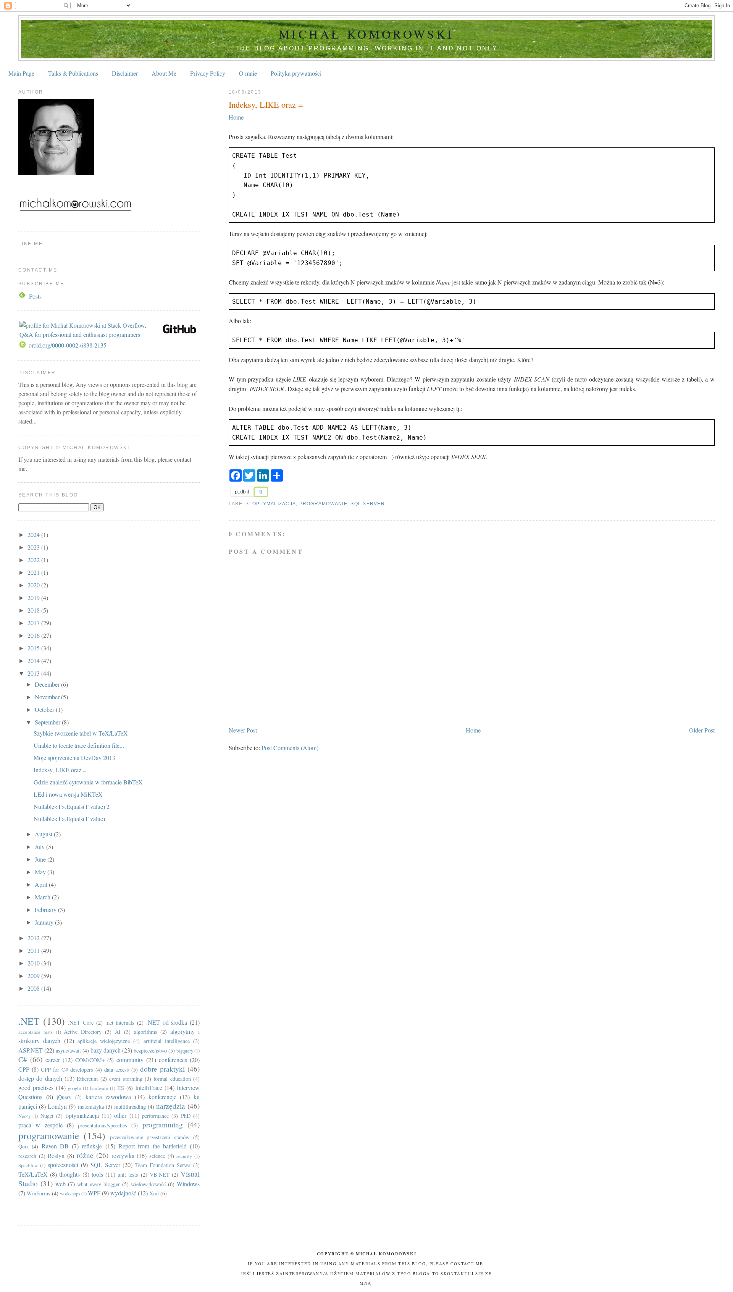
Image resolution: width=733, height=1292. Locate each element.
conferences (173, 1060)
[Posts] (22, 296)
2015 (34, 648)
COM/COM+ (90, 1060)
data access (116, 1069)
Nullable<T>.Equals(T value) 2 (72, 806)
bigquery (184, 1050)
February (46, 910)
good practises (35, 1087)
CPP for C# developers (67, 1069)
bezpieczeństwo (150, 1050)
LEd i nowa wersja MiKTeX (68, 794)
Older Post (702, 730)
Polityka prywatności (296, 73)
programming (162, 1124)
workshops (70, 1193)
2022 (34, 560)
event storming (125, 1078)
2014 (34, 661)
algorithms (145, 1031)
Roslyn (56, 1155)
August (44, 834)
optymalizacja (274, 503)
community (130, 1060)
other (120, 1115)
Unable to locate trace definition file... (79, 745)
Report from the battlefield (152, 1146)
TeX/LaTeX (33, 1174)
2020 (34, 585)
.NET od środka (166, 1022)
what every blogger (98, 1184)
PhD (186, 1115)
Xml (154, 1193)
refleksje (92, 1146)
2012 (34, 938)
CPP (23, 1069)
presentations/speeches (102, 1125)
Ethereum (87, 1078)
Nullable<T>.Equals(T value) (69, 819)
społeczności (63, 1165)
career (52, 1060)
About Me (164, 73)
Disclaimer (125, 73)
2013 (34, 673)
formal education (172, 1078)
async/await (68, 1050)
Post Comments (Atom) (290, 748)
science (157, 1155)
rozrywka (122, 1155)
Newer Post (243, 730)
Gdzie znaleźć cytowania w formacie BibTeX (88, 782)
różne (85, 1155)
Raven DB (55, 1146)
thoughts (69, 1174)
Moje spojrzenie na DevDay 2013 (74, 758)
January (45, 922)
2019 (34, 597)
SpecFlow (28, 1165)
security (184, 1156)
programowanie (323, 503)
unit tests (128, 1174)
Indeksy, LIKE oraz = (266, 104)
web (60, 1184)
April (42, 884)
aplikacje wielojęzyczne (103, 1041)
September (48, 722)
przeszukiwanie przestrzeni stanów (150, 1137)
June (41, 859)
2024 (34, 534)
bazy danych (105, 1050)
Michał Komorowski (366, 34)
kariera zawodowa (108, 1097)
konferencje (162, 1097)
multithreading (130, 1106)
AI (118, 1031)
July (40, 846)
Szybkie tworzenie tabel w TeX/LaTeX (81, 733)
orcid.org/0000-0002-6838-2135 (68, 345)
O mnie (248, 73)
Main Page (21, 73)
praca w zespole (40, 1125)
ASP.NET (30, 1050)
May (41, 872)
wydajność (123, 1193)
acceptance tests (35, 1031)
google (74, 1088)
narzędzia (170, 1106)
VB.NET (160, 1174)
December (48, 684)
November (48, 697)
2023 (34, 547)
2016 (34, 635)
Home (236, 117)
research (27, 1155)
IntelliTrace (148, 1087)
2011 (34, 950)
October (45, 709)
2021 (34, 572)
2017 (34, 623)
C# (22, 1059)
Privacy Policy (207, 73)
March (43, 897)
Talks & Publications (73, 73)
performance (155, 1115)
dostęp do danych (40, 1078)
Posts (35, 296)
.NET (29, 1020)
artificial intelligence (167, 1041)
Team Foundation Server (163, 1165)
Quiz (23, 1146)
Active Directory (83, 1031)
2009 (34, 976)
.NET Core (81, 1022)
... (34, 421)
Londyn (57, 1106)
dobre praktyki (162, 1069)
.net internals (120, 1022)
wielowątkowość (148, 1184)
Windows (188, 1184)
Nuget (46, 1115)
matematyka (91, 1106)
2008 (34, 988)
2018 (34, 610)
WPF (94, 1193)
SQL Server (367, 503)
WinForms (38, 1193)
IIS (120, 1087)
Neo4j (24, 1116)
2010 (34, 963)
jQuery (64, 1097)
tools (97, 1174)
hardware (99, 1088)
